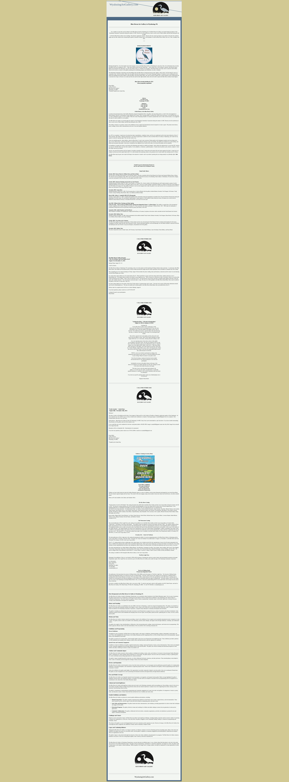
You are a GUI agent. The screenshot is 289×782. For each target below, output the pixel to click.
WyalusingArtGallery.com (124, 4)
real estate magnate (162, 150)
